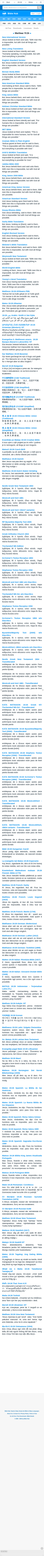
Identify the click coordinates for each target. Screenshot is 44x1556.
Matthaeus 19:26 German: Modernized (19, 924)
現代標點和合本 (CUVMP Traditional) (18, 397)
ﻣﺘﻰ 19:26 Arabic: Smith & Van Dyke (18, 315)
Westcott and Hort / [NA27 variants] (18, 510)
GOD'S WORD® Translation (14, 152)
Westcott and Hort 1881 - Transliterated (20, 683)
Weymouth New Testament (14, 256)
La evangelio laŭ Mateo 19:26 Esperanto (20, 861)
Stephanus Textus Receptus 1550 (17, 570)
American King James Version (16, 187)
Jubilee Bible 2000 (10, 164)
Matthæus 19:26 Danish (13, 459)
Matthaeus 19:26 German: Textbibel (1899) (21, 948)
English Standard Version (13, 60)
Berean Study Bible (11, 72)
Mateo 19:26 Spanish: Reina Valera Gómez (21, 1117)
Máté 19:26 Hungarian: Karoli (15, 849)
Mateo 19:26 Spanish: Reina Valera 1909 (20, 1129)
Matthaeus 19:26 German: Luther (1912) (20, 936)
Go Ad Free (4, 1551)
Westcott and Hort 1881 (12, 498)
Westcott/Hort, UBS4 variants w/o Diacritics (22, 647)
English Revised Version (13, 233)
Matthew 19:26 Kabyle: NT (14, 1003)
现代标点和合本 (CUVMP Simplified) (18, 406)
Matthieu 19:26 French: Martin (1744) (18, 912)
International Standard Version (16, 118)
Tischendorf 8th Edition (13, 546)
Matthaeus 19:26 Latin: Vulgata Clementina (21, 1027)
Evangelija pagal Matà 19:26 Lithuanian (20, 1049)
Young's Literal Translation (14, 279)
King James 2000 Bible (12, 176)
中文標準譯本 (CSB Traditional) (16, 378)
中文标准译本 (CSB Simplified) (15, 387)
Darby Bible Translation (13, 222)
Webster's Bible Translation (14, 245)
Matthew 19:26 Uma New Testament (18, 1314)
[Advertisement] (22, 1380)
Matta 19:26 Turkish (11, 1295)
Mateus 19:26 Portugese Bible (15, 1173)
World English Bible (11, 268)
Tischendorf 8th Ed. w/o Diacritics (17, 594)
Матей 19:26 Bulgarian (12, 366)
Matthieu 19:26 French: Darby (15, 885)
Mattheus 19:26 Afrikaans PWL (16, 291)
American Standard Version (14, 199)
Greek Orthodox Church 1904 (15, 534)
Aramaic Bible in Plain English (16, 141)
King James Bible (10, 95)
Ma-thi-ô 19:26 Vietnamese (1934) (17, 1326)
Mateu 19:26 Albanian (12, 303)
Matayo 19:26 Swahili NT (13, 1242)
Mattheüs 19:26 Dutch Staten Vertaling (19, 471)
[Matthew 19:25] (2, 695)
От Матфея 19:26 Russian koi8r (16, 1209)
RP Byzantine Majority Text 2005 (17, 522)
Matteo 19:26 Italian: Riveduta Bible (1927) (21, 960)
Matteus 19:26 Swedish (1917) (15, 1230)
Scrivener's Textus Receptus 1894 (17, 558)
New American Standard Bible (15, 83)
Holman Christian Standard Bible (17, 106)
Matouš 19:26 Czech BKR (13, 449)
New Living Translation (12, 49)
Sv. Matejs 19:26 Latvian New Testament (20, 1039)
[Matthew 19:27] (41, 695)
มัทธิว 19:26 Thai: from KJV (14, 1283)
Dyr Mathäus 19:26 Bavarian (15, 354)
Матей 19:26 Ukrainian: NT (14, 1305)
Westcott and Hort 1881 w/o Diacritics (19, 582)
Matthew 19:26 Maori (11, 1058)
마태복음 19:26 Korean (12, 1015)
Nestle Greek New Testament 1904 (17, 486)
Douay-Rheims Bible (11, 210)
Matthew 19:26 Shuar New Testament (19, 1218)
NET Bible (6, 129)
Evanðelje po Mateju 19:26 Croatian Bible (21, 440)
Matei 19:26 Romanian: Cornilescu (17, 1185)
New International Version (14, 37)
